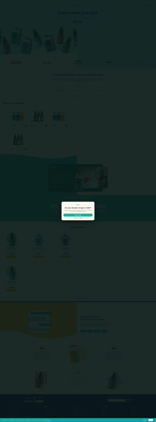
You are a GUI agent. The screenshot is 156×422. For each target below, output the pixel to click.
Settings (145, 420)
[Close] (154, 420)
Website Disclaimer (82, 211)
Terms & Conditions (87, 210)
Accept (150, 420)
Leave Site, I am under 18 (78, 217)
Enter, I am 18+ (78, 215)
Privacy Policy (48, 420)
